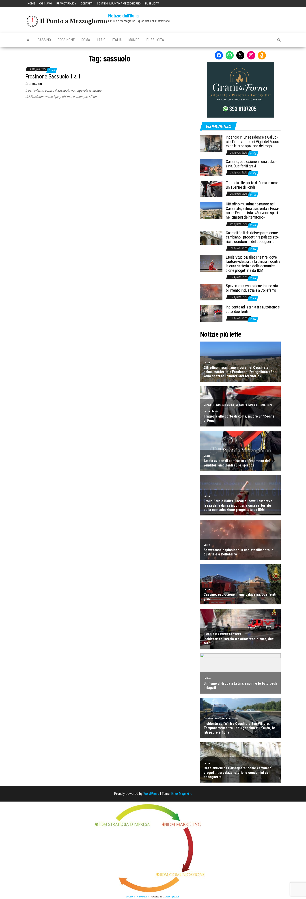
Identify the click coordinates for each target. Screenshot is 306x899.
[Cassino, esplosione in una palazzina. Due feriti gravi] (211, 167)
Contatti (87, 3)
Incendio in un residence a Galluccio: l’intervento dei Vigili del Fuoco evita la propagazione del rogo (252, 141)
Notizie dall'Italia (123, 16)
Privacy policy (66, 3)
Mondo (134, 40)
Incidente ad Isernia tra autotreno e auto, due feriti (253, 309)
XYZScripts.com (172, 896)
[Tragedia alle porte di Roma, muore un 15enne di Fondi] (211, 189)
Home (31, 3)
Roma (85, 40)
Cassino (44, 40)
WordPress (151, 793)
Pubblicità (152, 3)
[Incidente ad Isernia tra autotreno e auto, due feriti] (211, 313)
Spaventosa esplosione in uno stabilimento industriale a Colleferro (252, 288)
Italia (117, 40)
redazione (36, 84)
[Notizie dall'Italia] (28, 40)
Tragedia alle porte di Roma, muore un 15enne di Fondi (252, 185)
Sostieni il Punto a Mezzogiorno (119, 3)
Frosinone (66, 40)
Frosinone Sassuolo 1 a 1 (53, 76)
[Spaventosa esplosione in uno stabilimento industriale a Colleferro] (211, 292)
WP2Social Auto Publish (138, 896)
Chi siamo (45, 3)
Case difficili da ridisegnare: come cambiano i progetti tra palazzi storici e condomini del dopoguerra (252, 237)
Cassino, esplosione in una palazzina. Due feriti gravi (251, 163)
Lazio (101, 40)
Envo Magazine (181, 793)
